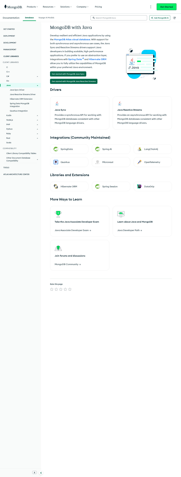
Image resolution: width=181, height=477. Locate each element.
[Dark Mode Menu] (174, 18)
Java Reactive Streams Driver (23, 94)
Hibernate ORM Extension (21, 99)
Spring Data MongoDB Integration (19, 104)
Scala (8, 142)
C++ (8, 72)
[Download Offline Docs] (34, 472)
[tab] (29, 17)
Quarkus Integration (19, 111)
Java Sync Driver (17, 90)
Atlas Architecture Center (16, 174)
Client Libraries (11, 56)
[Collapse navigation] (41, 472)
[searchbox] (118, 17)
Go (7, 81)
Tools (6, 167)
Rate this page (56, 284)
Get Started (166, 6)
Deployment (9, 36)
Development (9, 43)
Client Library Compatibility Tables (21, 153)
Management (9, 49)
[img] (51, 289)
